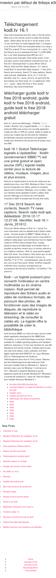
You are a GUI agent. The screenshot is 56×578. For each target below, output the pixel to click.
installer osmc (15, 392)
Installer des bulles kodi (13, 481)
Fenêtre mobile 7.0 (11, 511)
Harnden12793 (30, 561)
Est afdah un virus (11, 471)
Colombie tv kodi (10, 430)
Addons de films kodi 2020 (14, 451)
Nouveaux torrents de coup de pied (18, 516)
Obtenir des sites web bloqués (16, 522)
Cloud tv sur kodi (10, 501)
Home (30, 559)
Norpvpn (6, 476)
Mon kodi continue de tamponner (17, 486)
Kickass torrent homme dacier (16, 496)
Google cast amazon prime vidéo (17, 466)
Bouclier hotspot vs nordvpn (15, 461)
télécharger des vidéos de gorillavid (25, 398)
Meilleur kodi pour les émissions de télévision (22, 527)
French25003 (31, 570)
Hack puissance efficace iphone (16, 446)
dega (12, 401)
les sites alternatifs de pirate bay (23, 384)
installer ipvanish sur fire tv (21, 395)
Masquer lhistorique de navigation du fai (20, 436)
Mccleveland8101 (30, 567)
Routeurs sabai (9, 491)
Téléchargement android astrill (16, 456)
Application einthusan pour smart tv (18, 506)
